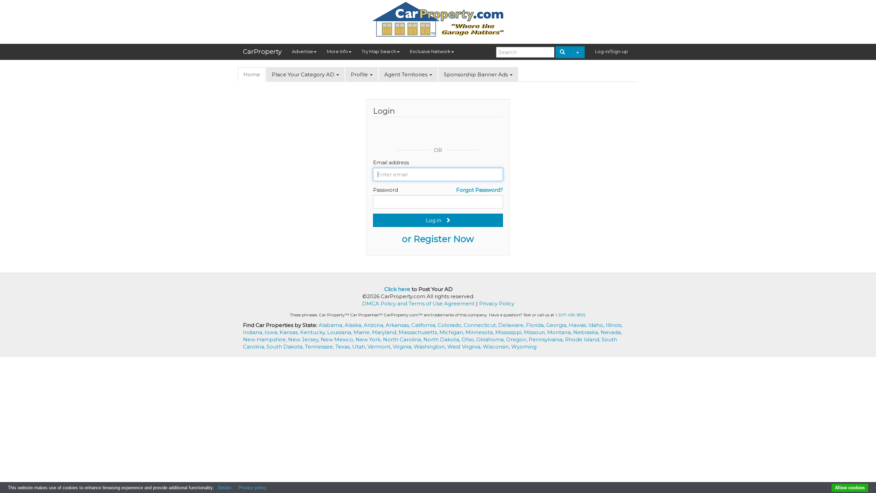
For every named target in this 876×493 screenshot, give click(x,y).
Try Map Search (379, 51)
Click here (397, 289)
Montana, (560, 332)
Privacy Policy (496, 303)
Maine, (362, 332)
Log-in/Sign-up (611, 51)
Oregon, (517, 339)
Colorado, (451, 325)
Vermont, (380, 346)
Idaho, (597, 325)
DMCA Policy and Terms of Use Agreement (418, 303)
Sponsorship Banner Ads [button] (476, 74)
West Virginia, (465, 346)
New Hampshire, (265, 339)
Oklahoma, (491, 339)
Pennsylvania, (547, 339)
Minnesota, (480, 332)
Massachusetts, (419, 332)
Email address (391, 162)
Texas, (343, 346)
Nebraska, (587, 332)
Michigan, (452, 332)
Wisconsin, (497, 346)
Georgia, (557, 325)
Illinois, (614, 325)
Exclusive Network (430, 51)
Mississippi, (509, 332)
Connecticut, (481, 325)
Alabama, (332, 325)
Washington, (430, 346)
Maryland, (385, 332)
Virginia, (403, 346)
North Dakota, (442, 339)
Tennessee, (320, 346)
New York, (369, 339)
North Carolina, (403, 339)
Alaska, (354, 325)
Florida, (536, 325)
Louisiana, (340, 332)
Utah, (360, 346)
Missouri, (535, 332)
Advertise (302, 51)
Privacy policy (253, 487)
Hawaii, (578, 325)
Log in (436, 220)
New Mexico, (338, 339)
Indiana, (254, 332)
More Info (337, 51)
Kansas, (290, 332)
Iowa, (272, 332)
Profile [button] (360, 74)
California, (424, 325)
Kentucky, (313, 332)
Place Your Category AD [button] (304, 74)
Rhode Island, (583, 339)
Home (251, 74)
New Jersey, (304, 339)
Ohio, (469, 339)
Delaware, (512, 325)
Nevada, (611, 332)
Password (385, 190)
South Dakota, (286, 346)
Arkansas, (398, 325)
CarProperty (262, 51)
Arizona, (375, 325)
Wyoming (524, 346)
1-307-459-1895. (570, 314)
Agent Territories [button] (406, 74)
